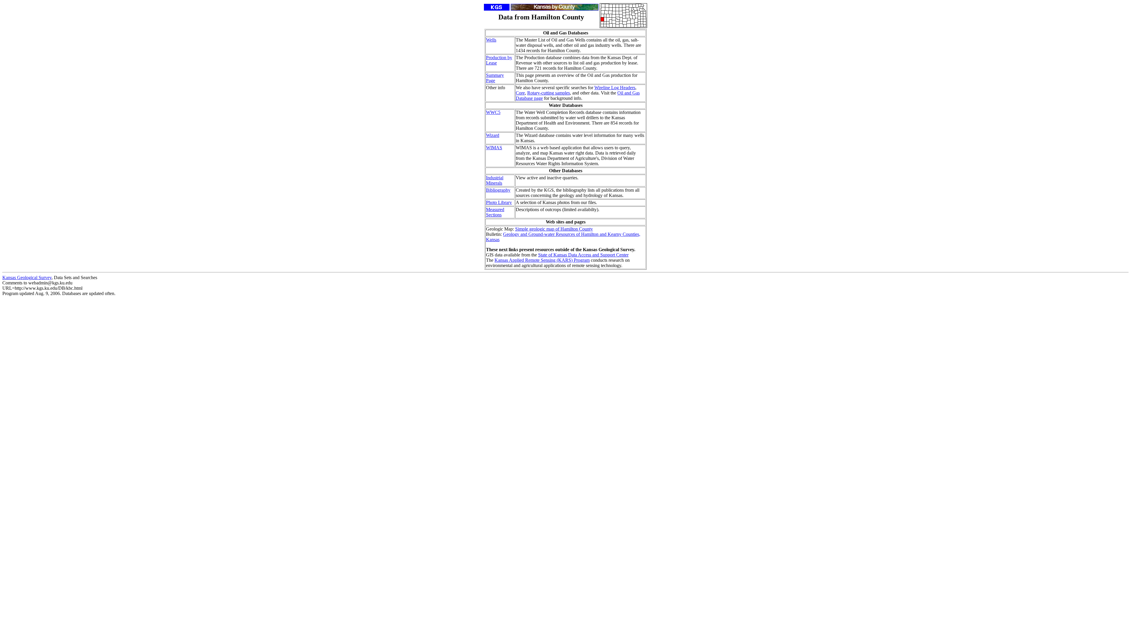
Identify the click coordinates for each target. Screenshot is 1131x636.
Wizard (492, 135)
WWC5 (493, 112)
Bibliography (498, 190)
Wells (491, 39)
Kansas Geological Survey (27, 277)
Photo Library (499, 202)
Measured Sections (495, 212)
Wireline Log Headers (614, 87)
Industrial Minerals (494, 180)
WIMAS (494, 147)
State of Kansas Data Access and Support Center (583, 254)
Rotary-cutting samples (548, 92)
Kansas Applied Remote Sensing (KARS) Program (542, 260)
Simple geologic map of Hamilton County (554, 228)
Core (520, 92)
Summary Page (495, 78)
